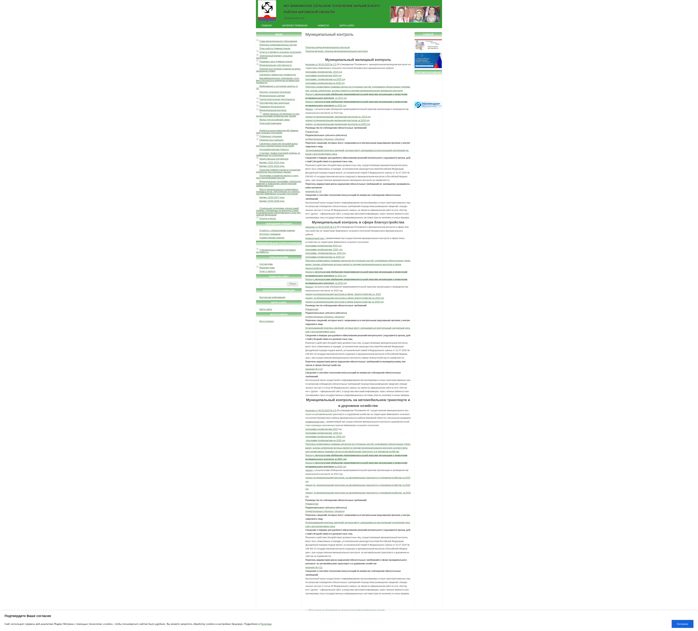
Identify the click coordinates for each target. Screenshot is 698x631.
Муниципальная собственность (275, 65)
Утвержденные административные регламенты (276, 251)
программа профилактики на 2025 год (325, 79)
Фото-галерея (266, 321)
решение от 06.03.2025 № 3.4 (321, 227)
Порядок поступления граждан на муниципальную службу (278, 70)
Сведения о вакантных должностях (277, 74)
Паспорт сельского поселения (275, 92)
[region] (349, 620)
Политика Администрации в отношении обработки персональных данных (278, 171)
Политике (266, 623)
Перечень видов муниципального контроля (327, 47)
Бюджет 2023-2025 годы (271, 166)
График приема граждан (271, 237)
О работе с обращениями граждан (277, 230)
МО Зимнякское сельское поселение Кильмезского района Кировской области (332, 9)
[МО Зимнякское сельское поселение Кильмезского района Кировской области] (267, 22)
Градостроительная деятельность (277, 99)
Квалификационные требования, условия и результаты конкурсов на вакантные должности (278, 80)
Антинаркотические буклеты (274, 149)
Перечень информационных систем (278, 45)
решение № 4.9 (313, 191)
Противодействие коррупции (274, 103)
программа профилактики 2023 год (323, 72)
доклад (309, 470)
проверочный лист (315, 238)
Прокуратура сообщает (271, 140)
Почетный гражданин (270, 123)
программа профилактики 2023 (321, 429)
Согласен (682, 623)
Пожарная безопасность (272, 106)
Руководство (311, 131)
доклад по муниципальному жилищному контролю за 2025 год (337, 124)
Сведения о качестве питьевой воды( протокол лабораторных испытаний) (277, 144)
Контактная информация (272, 297)
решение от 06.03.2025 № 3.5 (321, 410)
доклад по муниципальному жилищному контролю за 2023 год (338, 117)
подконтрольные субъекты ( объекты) (325, 139)
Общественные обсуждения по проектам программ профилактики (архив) (278, 115)
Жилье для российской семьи (274, 119)
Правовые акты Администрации (275, 61)
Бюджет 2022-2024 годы (271, 162)
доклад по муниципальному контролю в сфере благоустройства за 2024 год (344, 298)
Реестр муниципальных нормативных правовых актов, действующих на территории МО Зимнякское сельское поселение (278, 191)
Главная (266, 25)
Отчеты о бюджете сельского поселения (280, 52)
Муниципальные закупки (272, 95)
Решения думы (267, 267)
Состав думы (266, 264)
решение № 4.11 (313, 567)
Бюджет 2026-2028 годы (271, 201)
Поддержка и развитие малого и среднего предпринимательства (277, 176)
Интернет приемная (294, 25)
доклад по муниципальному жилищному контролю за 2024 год (337, 120)
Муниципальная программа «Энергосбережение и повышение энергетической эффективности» (279, 183)
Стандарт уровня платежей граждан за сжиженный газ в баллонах (278, 154)
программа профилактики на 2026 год (325, 83)
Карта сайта (347, 25)
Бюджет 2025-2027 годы (271, 197)
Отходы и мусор (267, 218)
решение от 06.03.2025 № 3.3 (321, 64)
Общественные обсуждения (273, 159)
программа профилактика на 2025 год (325, 253)
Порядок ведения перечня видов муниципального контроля (336, 51)
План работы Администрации (274, 48)
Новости (323, 25)
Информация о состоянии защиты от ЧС (277, 87)
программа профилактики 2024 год (323, 75)
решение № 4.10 (314, 369)
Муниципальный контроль (272, 110)
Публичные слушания (270, 136)
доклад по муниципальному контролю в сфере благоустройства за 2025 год (344, 302)
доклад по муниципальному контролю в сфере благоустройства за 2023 (343, 294)
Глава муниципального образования (278, 41)
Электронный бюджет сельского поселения (274, 56)
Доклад (309, 109)
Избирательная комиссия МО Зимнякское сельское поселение (277, 131)
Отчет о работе (267, 271)
